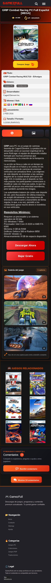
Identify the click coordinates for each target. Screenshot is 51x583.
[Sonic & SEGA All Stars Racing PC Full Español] (37, 383)
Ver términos (7, 578)
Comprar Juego (23, 64)
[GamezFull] (13, 3)
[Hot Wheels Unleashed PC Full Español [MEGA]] (13, 431)
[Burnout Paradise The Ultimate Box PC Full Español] (13, 407)
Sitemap (11, 526)
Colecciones (12, 548)
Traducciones (13, 555)
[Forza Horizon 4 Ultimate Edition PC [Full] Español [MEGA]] (37, 407)
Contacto (11, 523)
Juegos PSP (12, 552)
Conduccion (22, 86)
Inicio (10, 519)
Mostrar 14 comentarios (28, 480)
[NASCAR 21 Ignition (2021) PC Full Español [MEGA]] (37, 431)
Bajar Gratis (25, 256)
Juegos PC (9, 86)
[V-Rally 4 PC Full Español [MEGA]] (13, 383)
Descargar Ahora (25, 245)
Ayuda (10, 529)
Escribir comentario (28, 469)
